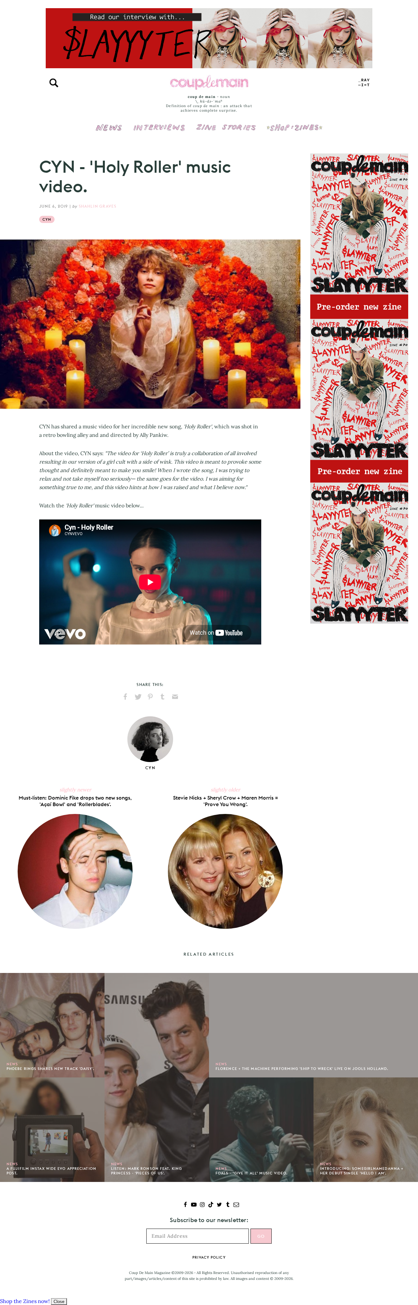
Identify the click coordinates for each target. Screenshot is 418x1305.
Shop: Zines (294, 123)
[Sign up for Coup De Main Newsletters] (236, 1205)
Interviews (159, 123)
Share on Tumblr (162, 697)
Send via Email (175, 697)
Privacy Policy (208, 1257)
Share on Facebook (125, 697)
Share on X (138, 697)
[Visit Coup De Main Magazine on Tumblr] (228, 1205)
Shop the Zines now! (25, 1301)
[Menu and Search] (54, 83)
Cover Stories (226, 123)
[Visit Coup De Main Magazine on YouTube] (194, 1205)
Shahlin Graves (98, 206)
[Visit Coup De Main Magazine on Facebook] (185, 1205)
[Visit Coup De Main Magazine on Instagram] (202, 1205)
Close (59, 1301)
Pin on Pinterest (150, 697)
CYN (46, 219)
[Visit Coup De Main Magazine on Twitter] (219, 1205)
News (109, 131)
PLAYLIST (364, 83)
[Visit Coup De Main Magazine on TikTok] (211, 1205)
